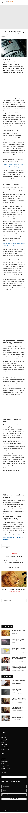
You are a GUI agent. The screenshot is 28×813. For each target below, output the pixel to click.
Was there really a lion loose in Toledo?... (14, 589)
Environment (4, 761)
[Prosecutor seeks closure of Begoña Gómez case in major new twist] (5, 701)
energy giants (5, 547)
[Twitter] (21, 2)
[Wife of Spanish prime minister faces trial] (5, 710)
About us (3, 737)
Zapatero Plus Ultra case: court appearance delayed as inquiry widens (18, 682)
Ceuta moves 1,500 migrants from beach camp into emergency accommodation (19, 658)
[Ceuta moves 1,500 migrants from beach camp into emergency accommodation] (5, 660)
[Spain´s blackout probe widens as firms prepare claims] (5, 692)
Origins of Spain (5, 749)
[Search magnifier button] (25, 777)
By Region (3, 746)
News (2, 742)
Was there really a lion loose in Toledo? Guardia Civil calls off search (19, 632)
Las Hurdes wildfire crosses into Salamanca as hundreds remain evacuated (19, 667)
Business (3, 758)
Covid (2, 767)
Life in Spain (4, 744)
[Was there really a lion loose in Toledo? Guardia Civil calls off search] (14, 579)
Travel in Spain (5, 747)
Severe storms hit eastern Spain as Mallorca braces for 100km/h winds (19, 650)
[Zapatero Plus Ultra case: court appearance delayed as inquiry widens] (5, 683)
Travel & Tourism (5, 765)
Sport (2, 763)
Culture (3, 759)
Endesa (22, 544)
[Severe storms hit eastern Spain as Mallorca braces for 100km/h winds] (5, 651)
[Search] (25, 2)
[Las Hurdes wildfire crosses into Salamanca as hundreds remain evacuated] (5, 668)
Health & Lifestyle (5, 768)
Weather (3, 740)
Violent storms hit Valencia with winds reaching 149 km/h (18, 641)
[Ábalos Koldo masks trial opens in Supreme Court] (5, 718)
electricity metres (14, 544)
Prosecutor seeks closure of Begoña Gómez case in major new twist (19, 700)
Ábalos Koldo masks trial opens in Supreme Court (18, 717)
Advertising (4, 739)
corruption (5, 544)
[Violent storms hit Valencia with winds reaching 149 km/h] (5, 642)
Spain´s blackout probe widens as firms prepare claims (18, 691)
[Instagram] (23, 2)
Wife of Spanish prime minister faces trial (17, 708)
